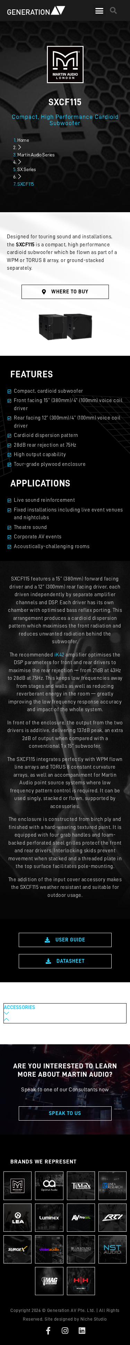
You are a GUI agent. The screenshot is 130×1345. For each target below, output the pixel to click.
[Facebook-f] (48, 1331)
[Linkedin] (82, 1331)
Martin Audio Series (35, 154)
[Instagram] (65, 1331)
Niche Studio (93, 1319)
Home (23, 140)
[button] (99, 10)
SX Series (26, 169)
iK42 (59, 655)
